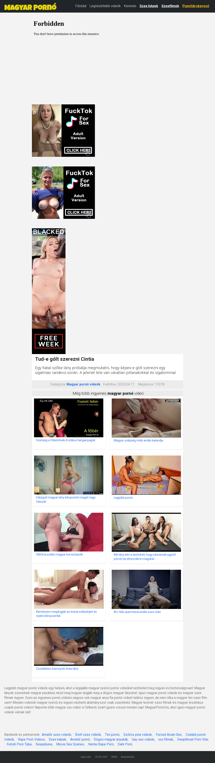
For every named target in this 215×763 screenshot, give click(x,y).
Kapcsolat (86, 756)
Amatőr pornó (80, 739)
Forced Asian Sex (169, 735)
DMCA (114, 756)
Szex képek (149, 6)
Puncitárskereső (195, 6)
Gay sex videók (143, 739)
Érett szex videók (88, 735)
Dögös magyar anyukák (111, 739)
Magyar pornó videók (83, 384)
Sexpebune (44, 744)
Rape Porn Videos (31, 739)
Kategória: (58, 384)
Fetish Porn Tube (19, 744)
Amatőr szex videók (56, 735)
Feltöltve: (110, 384)
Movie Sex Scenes (70, 744)
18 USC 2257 (101, 756)
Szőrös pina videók (137, 735)
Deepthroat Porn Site (192, 739)
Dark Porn (125, 744)
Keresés (130, 6)
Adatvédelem (127, 756)
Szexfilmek (170, 6)
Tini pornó (112, 735)
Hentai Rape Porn (101, 744)
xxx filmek (165, 739)
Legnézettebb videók (105, 6)
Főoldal (80, 6)
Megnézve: (146, 384)
